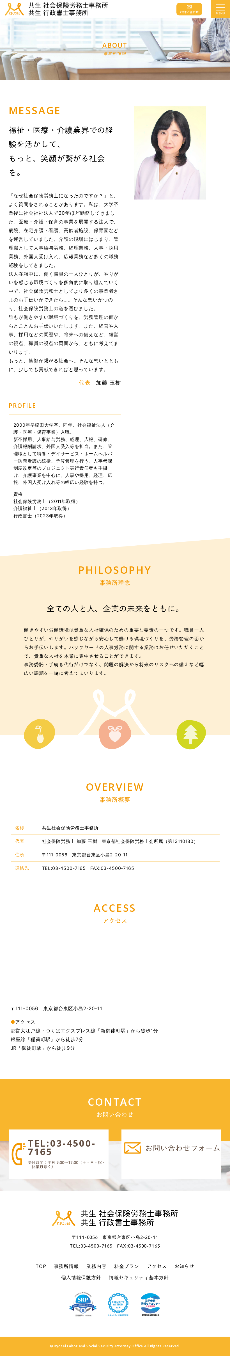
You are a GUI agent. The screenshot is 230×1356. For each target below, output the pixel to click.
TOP (41, 1266)
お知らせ (184, 1266)
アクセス (157, 1266)
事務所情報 (66, 1266)
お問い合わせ (189, 11)
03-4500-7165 (62, 1147)
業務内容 (96, 1266)
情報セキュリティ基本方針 (139, 1277)
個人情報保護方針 (81, 1277)
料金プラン (126, 1266)
